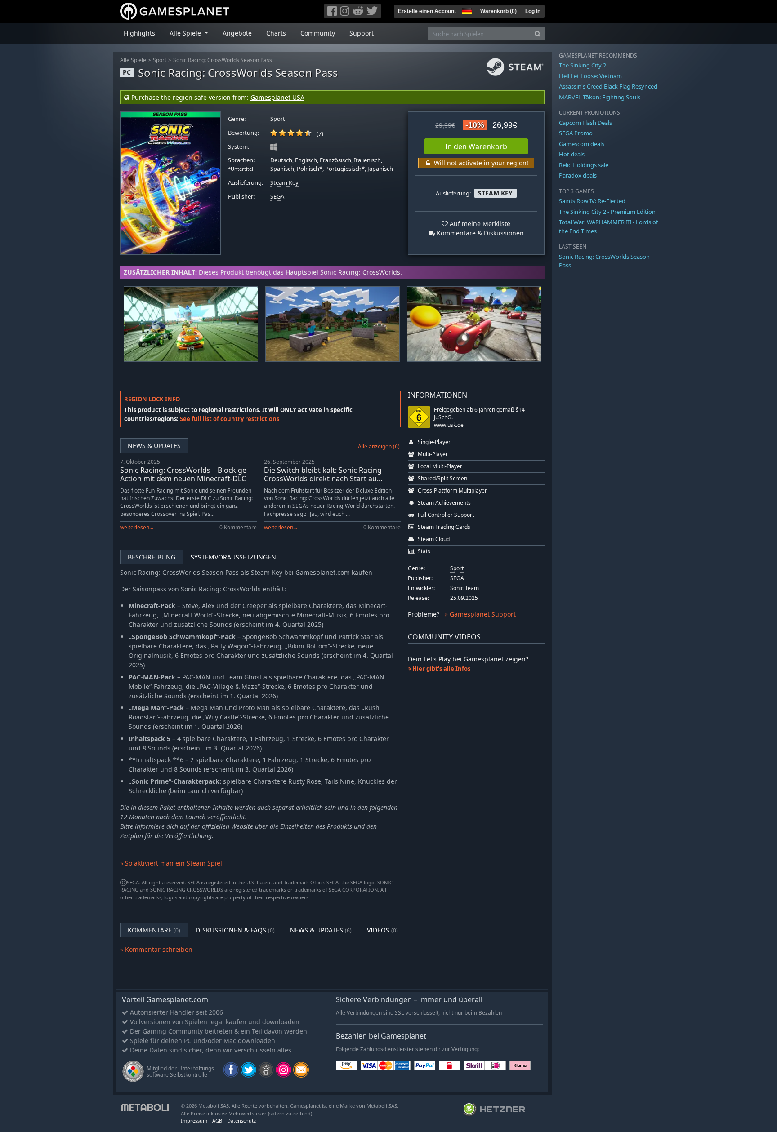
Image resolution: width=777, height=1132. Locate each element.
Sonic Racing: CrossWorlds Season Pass (222, 60)
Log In (532, 11)
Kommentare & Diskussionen (479, 233)
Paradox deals (578, 175)
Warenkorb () (498, 11)
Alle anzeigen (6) (379, 446)
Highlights (139, 33)
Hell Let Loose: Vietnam (590, 76)
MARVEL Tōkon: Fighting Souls (599, 97)
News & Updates (154, 445)
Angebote (237, 33)
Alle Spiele (133, 60)
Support (361, 33)
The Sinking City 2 (582, 65)
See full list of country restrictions (229, 419)
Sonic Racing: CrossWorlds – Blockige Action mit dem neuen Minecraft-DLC (183, 474)
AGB (217, 1120)
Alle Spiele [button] (186, 33)
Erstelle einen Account (427, 11)
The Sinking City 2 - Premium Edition (607, 212)
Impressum (194, 1120)
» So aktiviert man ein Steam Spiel (171, 863)
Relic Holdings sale (583, 165)
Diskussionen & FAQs (235, 930)
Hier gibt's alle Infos (440, 669)
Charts (276, 33)
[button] (466, 9)
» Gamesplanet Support (480, 614)
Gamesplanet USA (277, 97)
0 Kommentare (238, 527)
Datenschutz (241, 1120)
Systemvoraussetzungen (233, 557)
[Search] (538, 33)
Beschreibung (151, 557)
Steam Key (284, 182)
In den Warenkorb (476, 146)
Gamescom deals (581, 144)
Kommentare (154, 930)
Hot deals (572, 154)
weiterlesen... (136, 527)
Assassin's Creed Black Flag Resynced (608, 86)
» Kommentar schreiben (156, 949)
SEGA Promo (576, 133)
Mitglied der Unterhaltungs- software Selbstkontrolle (181, 1072)
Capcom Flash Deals (585, 123)
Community (317, 33)
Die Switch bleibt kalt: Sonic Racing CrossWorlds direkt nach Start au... (323, 474)
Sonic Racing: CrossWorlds (360, 272)
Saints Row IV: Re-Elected (592, 201)
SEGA (277, 196)
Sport (159, 60)
